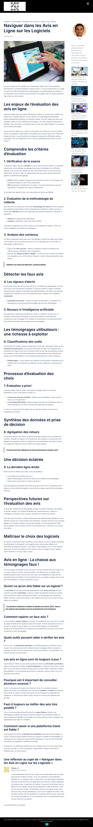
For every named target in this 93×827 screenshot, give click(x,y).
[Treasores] (15, 6)
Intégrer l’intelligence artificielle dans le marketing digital (78, 170)
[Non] (91, 822)
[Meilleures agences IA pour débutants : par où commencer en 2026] (79, 142)
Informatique (16, 21)
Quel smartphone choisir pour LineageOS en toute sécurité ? (79, 133)
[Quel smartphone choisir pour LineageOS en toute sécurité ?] (79, 125)
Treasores (7, 21)
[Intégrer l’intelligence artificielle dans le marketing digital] (79, 160)
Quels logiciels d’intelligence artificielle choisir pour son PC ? (79, 116)
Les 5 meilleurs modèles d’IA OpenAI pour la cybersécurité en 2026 (79, 99)
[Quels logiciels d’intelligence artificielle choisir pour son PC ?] (79, 107)
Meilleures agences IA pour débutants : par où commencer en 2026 (78, 151)
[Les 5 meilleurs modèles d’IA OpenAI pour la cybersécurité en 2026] (79, 90)
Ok (47, 824)
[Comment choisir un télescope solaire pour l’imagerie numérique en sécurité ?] (79, 71)
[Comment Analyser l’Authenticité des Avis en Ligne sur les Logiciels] (79, 179)
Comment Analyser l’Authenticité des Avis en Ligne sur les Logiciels (79, 189)
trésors (49, 134)
